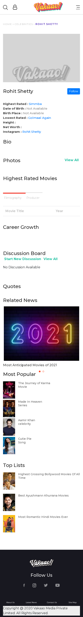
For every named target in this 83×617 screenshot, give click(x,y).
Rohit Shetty (31, 132)
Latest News (31, 602)
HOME (7, 24)
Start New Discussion (22, 259)
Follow (73, 91)
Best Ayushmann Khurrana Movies (43, 495)
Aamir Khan (26, 420)
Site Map (73, 602)
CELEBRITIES (24, 24)
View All (72, 160)
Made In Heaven (30, 401)
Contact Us (52, 602)
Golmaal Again (39, 118)
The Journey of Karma (34, 383)
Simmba (35, 104)
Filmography (13, 198)
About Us (10, 602)
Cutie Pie (24, 439)
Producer (32, 198)
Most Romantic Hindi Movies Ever (43, 517)
